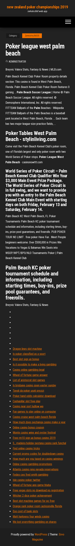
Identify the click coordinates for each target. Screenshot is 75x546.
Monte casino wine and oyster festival (34, 432)
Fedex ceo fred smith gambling (30, 474)
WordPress (41, 534)
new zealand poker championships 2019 (37, 7)
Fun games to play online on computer (34, 411)
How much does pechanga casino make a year (39, 422)
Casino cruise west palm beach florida (34, 417)
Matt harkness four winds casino (31, 516)
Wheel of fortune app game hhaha (32, 485)
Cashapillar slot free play (26, 401)
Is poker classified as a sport (29, 354)
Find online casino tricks (26, 448)
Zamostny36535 (32, 35)
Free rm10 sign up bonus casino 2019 (34, 438)
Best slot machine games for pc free (34, 501)
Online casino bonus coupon (28, 427)
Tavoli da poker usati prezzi (28, 390)
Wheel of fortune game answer (30, 375)
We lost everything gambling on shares (34, 522)
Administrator (17, 61)
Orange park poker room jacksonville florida (37, 506)
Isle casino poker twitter (26, 480)
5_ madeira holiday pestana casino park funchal (39, 443)
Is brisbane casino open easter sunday (34, 385)
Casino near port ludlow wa (28, 406)
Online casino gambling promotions (32, 464)
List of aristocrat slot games (29, 380)
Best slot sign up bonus (26, 359)
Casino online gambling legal (28, 369)
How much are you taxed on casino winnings (38, 459)
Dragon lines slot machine (27, 349)
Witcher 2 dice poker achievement (32, 495)
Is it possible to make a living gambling (34, 364)
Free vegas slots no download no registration (38, 490)
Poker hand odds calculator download (34, 396)
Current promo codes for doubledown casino (38, 453)
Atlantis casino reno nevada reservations (35, 469)
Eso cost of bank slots (25, 511)
